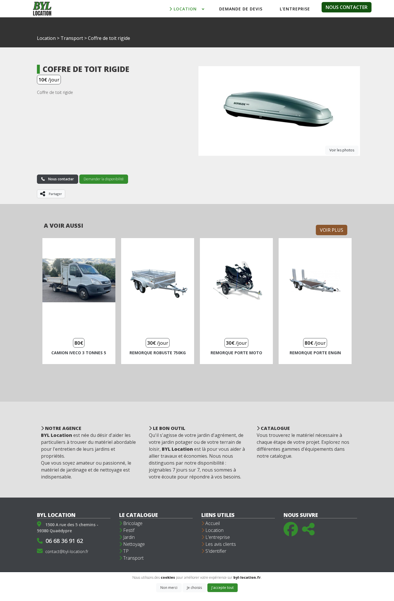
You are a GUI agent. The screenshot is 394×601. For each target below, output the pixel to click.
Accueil (212, 523)
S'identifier (215, 551)
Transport (72, 38)
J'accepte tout (222, 587)
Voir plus (331, 230)
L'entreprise (217, 537)
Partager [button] (56, 195)
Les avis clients (220, 544)
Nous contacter (346, 7)
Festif (128, 530)
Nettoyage (133, 544)
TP (125, 551)
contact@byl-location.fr (66, 551)
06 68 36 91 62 (64, 541)
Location (46, 38)
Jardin (128, 537)
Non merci (168, 587)
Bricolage (132, 523)
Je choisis (194, 587)
